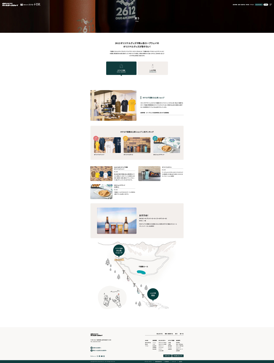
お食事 (169, 344)
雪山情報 (154, 349)
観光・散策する (169, 334)
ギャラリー (161, 349)
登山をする (160, 334)
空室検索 (170, 349)
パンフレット (178, 347)
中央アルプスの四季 (162, 344)
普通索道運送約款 (158, 361)
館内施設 (170, 345)
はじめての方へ (259, 4)
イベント (154, 342)
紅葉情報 (154, 347)
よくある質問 (161, 350)
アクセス (252, 4)
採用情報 (178, 342)
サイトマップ (174, 361)
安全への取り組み (179, 344)
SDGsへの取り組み (180, 345)
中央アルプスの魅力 (162, 342)
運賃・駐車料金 (241, 4)
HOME (146, 340)
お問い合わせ (167, 356)
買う (176, 334)
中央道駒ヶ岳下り (178, 356)
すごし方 (169, 347)
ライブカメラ (161, 347)
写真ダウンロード (179, 349)
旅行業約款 (167, 361)
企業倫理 (178, 350)
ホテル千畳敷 (171, 340)
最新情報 (235, 4)
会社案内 (178, 340)
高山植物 (154, 345)
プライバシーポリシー (148, 361)
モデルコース (161, 345)
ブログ (154, 344)
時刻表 (247, 4)
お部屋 (169, 342)
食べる (182, 334)
